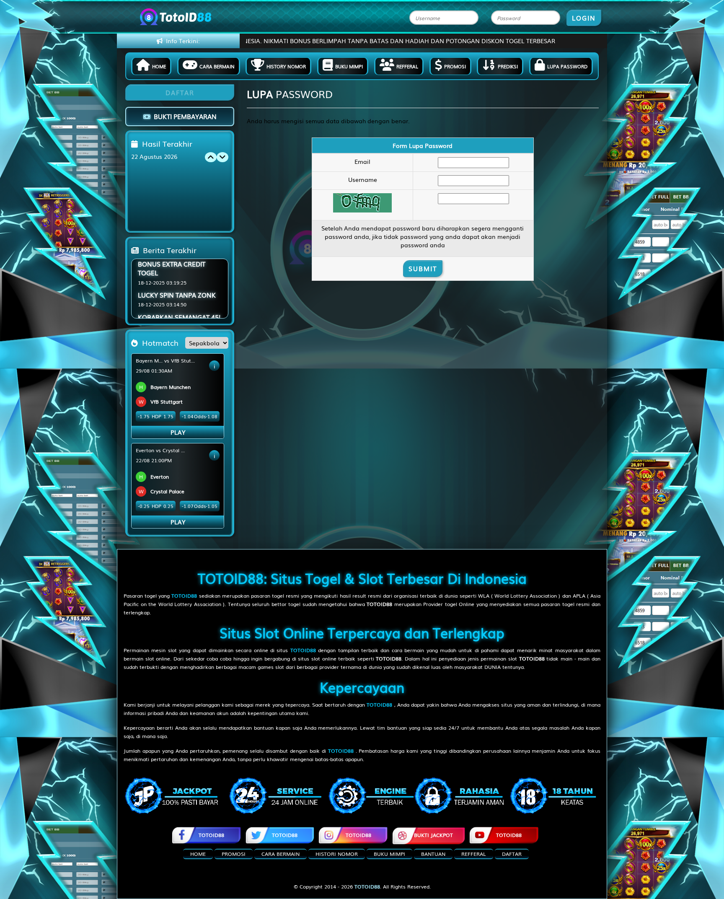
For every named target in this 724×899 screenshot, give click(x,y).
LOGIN (584, 17)
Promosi (455, 66)
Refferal (407, 66)
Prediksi (508, 66)
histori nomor (336, 854)
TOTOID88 (211, 835)
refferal (473, 854)
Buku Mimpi (349, 66)
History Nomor (286, 66)
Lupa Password (567, 66)
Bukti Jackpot (433, 835)
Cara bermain (217, 66)
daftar (512, 854)
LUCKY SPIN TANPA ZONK (177, 261)
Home (159, 66)
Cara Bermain (280, 854)
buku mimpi (389, 854)
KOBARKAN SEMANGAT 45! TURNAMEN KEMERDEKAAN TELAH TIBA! (179, 297)
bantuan (433, 854)
